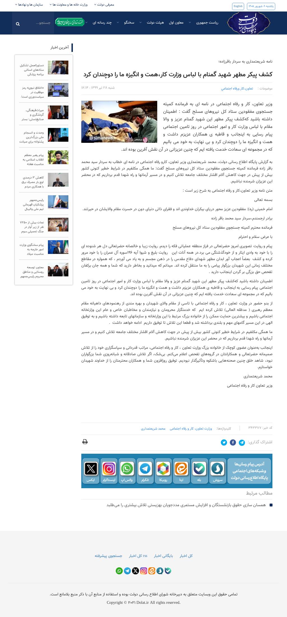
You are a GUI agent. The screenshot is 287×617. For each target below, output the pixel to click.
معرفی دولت (105, 4)
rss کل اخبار (138, 556)
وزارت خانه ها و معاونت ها (69, 4)
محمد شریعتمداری (153, 428)
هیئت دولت (155, 23)
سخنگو (128, 23)
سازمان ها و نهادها (30, 4)
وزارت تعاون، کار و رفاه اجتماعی (191, 428)
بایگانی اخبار (163, 556)
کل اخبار (186, 556)
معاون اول (176, 23)
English (238, 6)
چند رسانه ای (102, 23)
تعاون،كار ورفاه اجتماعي (237, 88)
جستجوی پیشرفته (108, 556)
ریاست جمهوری (206, 23)
